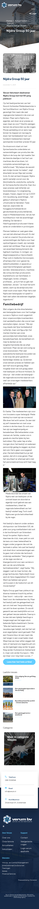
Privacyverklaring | (24, 880)
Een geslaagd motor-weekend (23, 714)
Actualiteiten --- (22, 20)
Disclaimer (33, 880)
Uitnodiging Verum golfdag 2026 (25, 677)
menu (33, 9)
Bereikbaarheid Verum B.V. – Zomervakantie (25, 701)
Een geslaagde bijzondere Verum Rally (25, 689)
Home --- (10, 20)
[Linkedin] (3, 826)
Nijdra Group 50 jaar (17, 25)
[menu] (33, 4)
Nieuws (10, 23)
